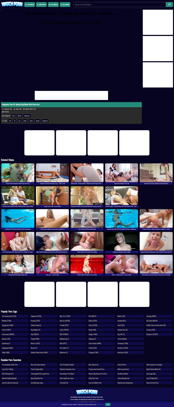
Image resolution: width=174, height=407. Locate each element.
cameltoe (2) (6, 343)
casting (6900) (151, 316)
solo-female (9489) (95, 343)
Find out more (100, 404)
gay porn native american (10, 383)
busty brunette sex (37, 378)
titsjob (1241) (64, 325)
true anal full (64, 383)
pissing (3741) (35, 321)
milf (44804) (64, 334)
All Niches (66, 4)
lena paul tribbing (7, 369)
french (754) (93, 348)
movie (31, 121)
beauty (37, 121)
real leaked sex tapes (67, 378)
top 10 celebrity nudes (67, 364)
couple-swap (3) (36, 325)
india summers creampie (154, 364)
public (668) (5, 352)
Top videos (30, 4)
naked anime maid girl (154, 369)
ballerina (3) (63, 352)
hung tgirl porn (93, 378)
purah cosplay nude (37, 369)
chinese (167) (6, 339)
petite (25, 121)
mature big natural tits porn (98, 374)
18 (14, 121)
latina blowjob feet (123, 378)
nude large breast (123, 369)
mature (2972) (35, 343)
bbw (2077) (63, 343)
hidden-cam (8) (122, 330)
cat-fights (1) (64, 348)
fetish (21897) (6, 330)
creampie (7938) (123, 343)
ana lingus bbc (151, 374)
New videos (42, 4)
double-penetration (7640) (39, 352)
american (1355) (123, 352)
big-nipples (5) (35, 330)
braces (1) (34, 348)
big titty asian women (38, 364)
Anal (13, 116)
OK (108, 404)
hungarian (45, 121)
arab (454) (121, 325)
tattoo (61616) (122, 339)
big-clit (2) (121, 334)
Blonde (19, 116)
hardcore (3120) (123, 348)
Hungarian (27, 116)
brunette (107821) (152, 334)
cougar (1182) (93, 334)
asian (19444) (64, 330)
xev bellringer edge (37, 383)
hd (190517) (92, 316)
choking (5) (92, 339)
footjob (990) (35, 339)
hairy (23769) (93, 325)
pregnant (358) (93, 352)
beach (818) (92, 330)
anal (10, 121)
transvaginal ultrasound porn (40, 374)
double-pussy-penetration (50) (156, 325)
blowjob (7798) (6, 321)
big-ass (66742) (65, 321)
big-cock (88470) (152, 321)
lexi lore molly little (95, 383)
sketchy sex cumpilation (125, 383)
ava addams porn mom (67, 374)
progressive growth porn (96, 369)
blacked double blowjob (9, 378)
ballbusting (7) (64, 339)
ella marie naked (123, 374)
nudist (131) (121, 316)
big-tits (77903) (65, 316)
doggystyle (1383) (7, 325)
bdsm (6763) (93, 321)
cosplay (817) (122, 321)
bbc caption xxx (93, 364)
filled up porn (122, 364)
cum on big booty (152, 378)
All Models (54, 4)
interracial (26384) (8, 334)
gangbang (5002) (7, 348)
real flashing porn (7, 374)
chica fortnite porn (152, 383)
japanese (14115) (36, 316)
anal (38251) (35, 334)
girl (19, 121)
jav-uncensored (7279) (9, 316)
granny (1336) (151, 330)
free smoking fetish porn (10, 364)
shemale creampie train (67, 369)
